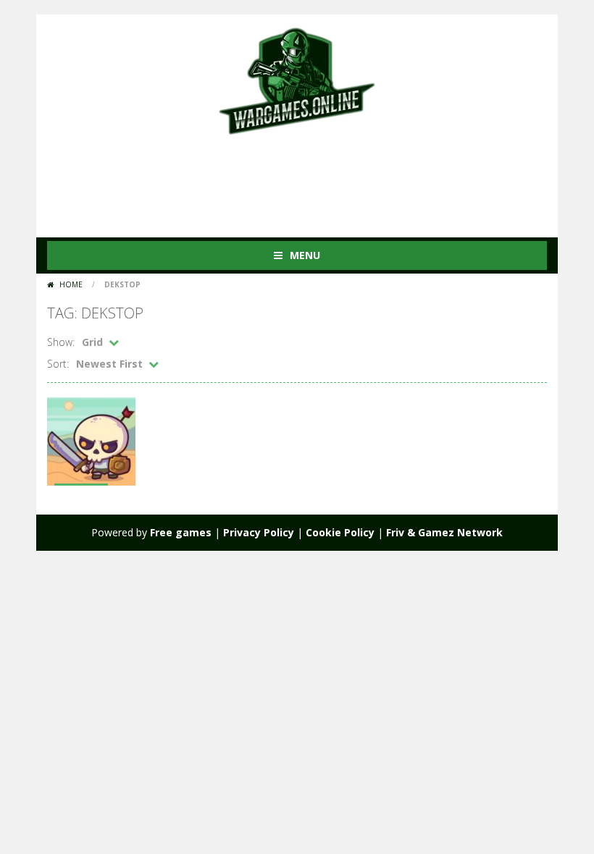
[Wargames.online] (297, 79)
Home (71, 284)
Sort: (58, 364)
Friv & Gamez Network (444, 532)
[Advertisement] (310, 179)
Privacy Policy (258, 532)
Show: (61, 342)
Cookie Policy (340, 532)
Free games (181, 532)
